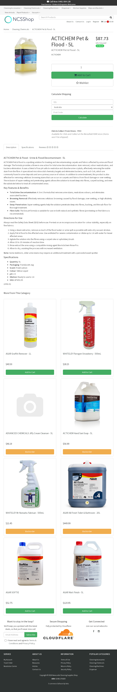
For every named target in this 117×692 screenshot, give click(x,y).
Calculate (82, 117)
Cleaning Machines (50, 8)
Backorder (30, 451)
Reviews (43, 147)
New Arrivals (10, 12)
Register (96, 21)
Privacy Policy (29, 643)
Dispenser (66, 8)
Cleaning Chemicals (32, 8)
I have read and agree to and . (22, 642)
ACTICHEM (56, 54)
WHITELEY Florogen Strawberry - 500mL (82, 353)
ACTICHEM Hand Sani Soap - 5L (77, 433)
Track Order (8, 663)
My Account (8, 659)
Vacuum (35, 12)
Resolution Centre (10, 666)
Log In (88, 21)
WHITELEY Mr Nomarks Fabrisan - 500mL (25, 512)
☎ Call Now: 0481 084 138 (59, 1)
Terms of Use (65, 659)
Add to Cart (83, 75)
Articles (35, 666)
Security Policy (66, 669)
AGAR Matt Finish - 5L (73, 592)
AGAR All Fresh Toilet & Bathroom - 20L (81, 512)
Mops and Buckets (95, 8)
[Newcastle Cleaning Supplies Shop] (19, 19)
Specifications (27, 147)
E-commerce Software (55, 684)
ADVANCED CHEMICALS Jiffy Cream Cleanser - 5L (29, 433)
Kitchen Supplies (79, 8)
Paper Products (23, 12)
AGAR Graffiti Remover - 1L (18, 353)
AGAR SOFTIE (12, 592)
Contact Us (80, 21)
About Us (70, 21)
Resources (36, 663)
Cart (108, 21)
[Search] (110, 17)
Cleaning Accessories (12, 8)
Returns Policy (66, 666)
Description (11, 147)
